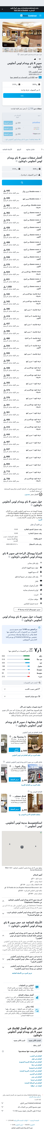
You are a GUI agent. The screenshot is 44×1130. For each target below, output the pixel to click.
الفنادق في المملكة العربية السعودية (30, 1062)
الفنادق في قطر (37, 1059)
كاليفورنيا (32, 1125)
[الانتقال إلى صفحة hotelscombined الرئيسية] (28, 15)
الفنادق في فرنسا (36, 1080)
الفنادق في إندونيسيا (35, 1068)
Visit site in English (21, 10)
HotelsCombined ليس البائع (31, 1103)
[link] (26, 755)
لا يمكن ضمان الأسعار (35, 1097)
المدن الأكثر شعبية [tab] (19, 1040)
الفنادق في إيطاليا (36, 1086)
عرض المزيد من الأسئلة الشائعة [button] (22, 973)
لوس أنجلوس (19, 1125)
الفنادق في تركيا (37, 1065)
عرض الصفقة (16, 750)
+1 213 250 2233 (35, 74)
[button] (2, 9)
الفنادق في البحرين (36, 1074)
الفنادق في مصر (37, 1077)
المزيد (40, 520)
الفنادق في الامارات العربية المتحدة (31, 1071)
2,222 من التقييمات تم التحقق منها (22, 77)
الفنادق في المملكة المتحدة (33, 1083)
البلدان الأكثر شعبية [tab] (35, 1040)
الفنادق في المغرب (36, 1056)
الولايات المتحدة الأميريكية (21, 1120)
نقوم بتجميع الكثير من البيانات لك (29, 1107)
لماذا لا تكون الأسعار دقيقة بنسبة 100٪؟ (27, 1111)
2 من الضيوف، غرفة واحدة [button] (30, 90)
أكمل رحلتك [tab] (37, 1045)
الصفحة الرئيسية (34, 1120)
